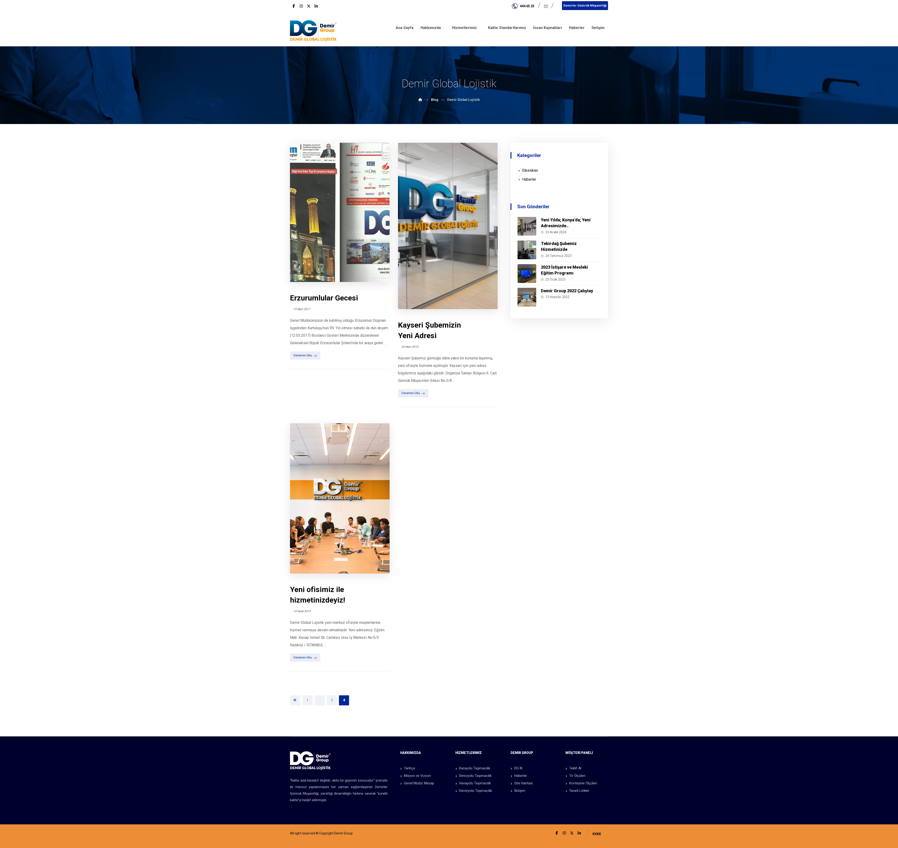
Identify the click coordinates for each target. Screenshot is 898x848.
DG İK (518, 768)
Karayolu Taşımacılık (474, 768)
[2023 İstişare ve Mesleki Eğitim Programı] (527, 273)
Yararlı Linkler (579, 791)
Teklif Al (575, 768)
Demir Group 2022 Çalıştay (567, 290)
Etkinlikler (530, 170)
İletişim (519, 791)
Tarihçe (409, 768)
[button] (293, 6)
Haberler (529, 179)
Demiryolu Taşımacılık (475, 791)
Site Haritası (523, 783)
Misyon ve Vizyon (417, 776)
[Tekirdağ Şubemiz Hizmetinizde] (527, 250)
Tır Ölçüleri (577, 776)
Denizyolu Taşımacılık (475, 776)
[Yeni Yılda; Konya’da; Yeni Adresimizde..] (527, 226)
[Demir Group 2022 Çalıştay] (527, 297)
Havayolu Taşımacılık (475, 783)
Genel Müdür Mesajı (419, 783)
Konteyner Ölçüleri (583, 783)
